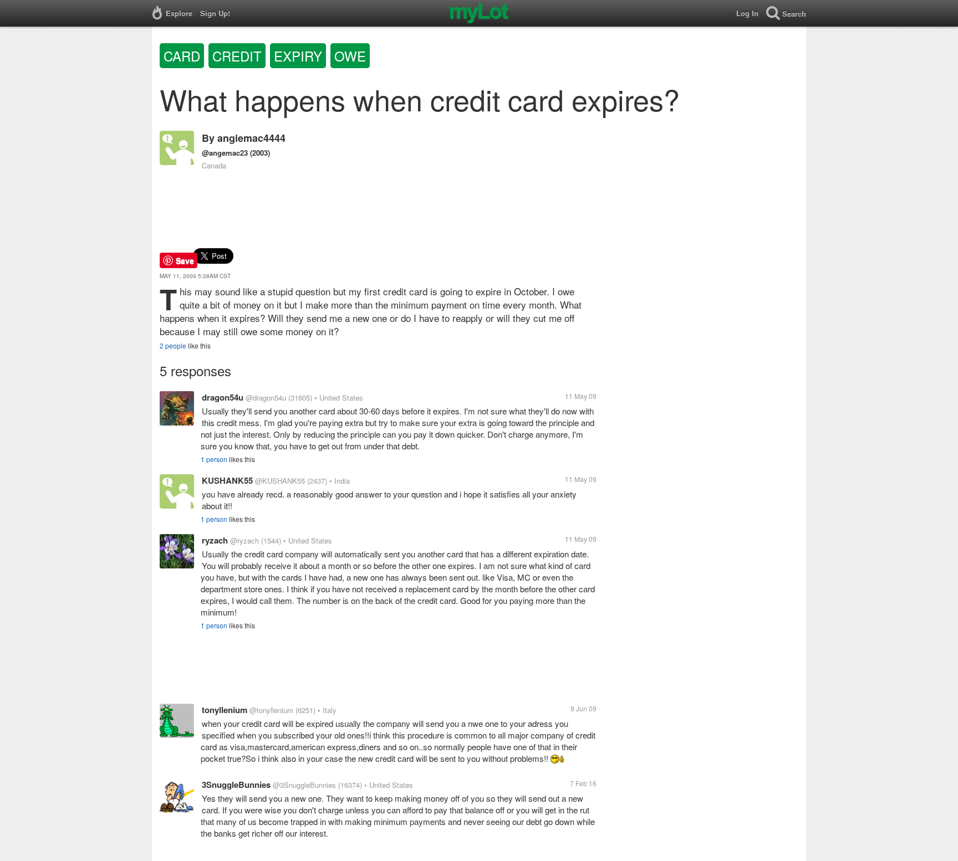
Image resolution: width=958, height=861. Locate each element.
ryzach (215, 540)
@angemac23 (225, 152)
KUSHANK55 (227, 480)
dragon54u (222, 397)
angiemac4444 (251, 138)
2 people (173, 345)
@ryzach (244, 540)
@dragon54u (266, 397)
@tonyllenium (271, 710)
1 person (214, 459)
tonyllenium (224, 710)
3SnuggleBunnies (236, 784)
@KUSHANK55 (280, 480)
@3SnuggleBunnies (304, 785)
